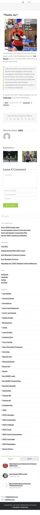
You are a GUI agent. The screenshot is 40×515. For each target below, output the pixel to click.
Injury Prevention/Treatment (12, 347)
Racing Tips (6, 366)
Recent (29, 458)
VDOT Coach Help (8, 439)
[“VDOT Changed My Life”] (10, 152)
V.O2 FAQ (4, 246)
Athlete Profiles (7, 318)
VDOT (6, 102)
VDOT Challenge (8, 425)
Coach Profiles (7, 332)
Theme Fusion (24, 507)
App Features (6, 303)
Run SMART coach (8, 376)
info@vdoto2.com (12, 497)
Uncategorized (7, 405)
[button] (4, 156)
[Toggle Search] (23, 2)
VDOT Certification (9, 420)
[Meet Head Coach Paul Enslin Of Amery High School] (5, 464)
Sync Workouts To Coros (9, 259)
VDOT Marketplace (9, 444)
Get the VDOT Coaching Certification (14, 235)
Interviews (6, 352)
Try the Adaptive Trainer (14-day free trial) (15, 230)
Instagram (4, 274)
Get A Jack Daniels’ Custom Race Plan (14, 233)
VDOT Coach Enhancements (12, 434)
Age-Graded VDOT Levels (18, 474)
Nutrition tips (7, 357)
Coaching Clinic (7, 337)
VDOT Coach (6, 429)
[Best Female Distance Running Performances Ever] (5, 484)
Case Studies (6, 293)
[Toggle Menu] (33, 2)
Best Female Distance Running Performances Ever (20, 484)
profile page (7, 98)
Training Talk (6, 395)
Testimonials (26, 102)
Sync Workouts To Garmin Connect (13, 255)
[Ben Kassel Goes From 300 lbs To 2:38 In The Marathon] (29, 152)
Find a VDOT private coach (10, 227)
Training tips (6, 400)
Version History (7, 449)
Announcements (8, 298)
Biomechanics (7, 323)
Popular (10, 458)
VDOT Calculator (8, 415)
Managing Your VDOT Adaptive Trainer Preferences (19, 263)
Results (4, 371)
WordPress (16, 507)
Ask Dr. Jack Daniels (9, 313)
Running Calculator (9, 386)
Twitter (3, 280)
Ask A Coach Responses (10, 308)
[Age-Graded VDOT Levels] (5, 474)
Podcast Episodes (8, 361)
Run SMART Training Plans (11, 381)
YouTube (4, 282)
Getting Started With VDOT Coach (13, 251)
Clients (4, 327)
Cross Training (7, 342)
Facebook (4, 277)
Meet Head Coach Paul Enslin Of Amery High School (23, 464)
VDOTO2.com (10, 500)
